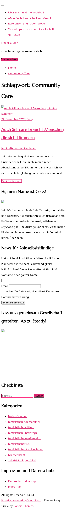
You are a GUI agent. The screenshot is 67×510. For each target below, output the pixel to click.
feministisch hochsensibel (24, 421)
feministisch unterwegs (22, 432)
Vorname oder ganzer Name (19, 275)
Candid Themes (23, 506)
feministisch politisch (21, 427)
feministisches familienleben (18, 148)
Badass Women (17, 416)
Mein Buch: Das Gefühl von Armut (29, 18)
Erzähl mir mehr (11, 181)
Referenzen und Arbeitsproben (27, 23)
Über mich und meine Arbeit (26, 12)
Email (4, 286)
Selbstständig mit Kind (22, 460)
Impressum (14, 486)
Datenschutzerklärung (22, 481)
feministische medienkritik (24, 438)
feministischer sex (19, 444)
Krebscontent (16, 455)
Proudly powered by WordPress (21, 500)
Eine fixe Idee (9, 42)
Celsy (29, 119)
